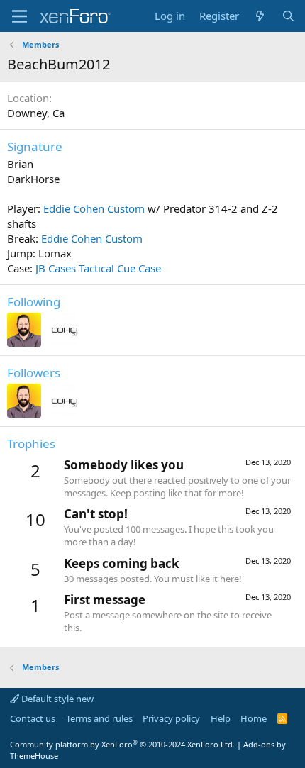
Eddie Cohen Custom (94, 208)
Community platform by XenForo (122, 744)
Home (253, 718)
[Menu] (19, 16)
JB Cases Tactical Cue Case (98, 268)
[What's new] (260, 16)
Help (221, 718)
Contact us (32, 718)
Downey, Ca (36, 113)
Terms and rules (99, 718)
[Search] (288, 16)
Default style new (56, 698)
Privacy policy (171, 718)
